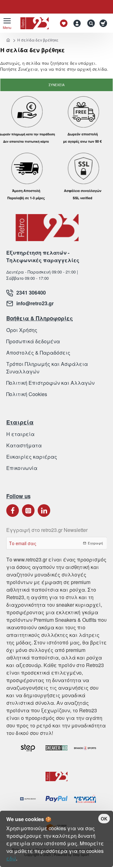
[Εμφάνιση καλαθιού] (104, 23)
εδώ (11, 858)
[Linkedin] (44, 510)
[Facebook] (12, 510)
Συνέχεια (57, 85)
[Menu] (7, 23)
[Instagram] (28, 510)
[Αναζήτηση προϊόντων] (89, 23)
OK (104, 818)
